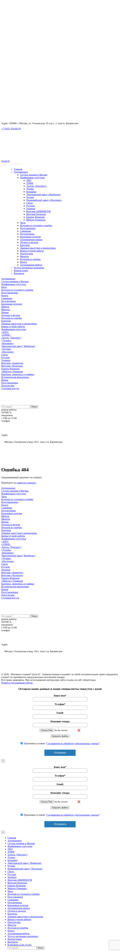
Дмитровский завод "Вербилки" (18, 346)
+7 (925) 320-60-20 (11, 128)
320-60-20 (11, 163)
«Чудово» (6, 349)
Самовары (25, 231)
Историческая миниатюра (15, 377)
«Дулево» (6, 340)
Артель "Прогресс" (11, 337)
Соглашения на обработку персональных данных (73, 743)
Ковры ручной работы (32, 250)
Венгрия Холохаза (36, 214)
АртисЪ (5, 161)
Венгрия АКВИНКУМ (38, 211)
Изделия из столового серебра (36, 225)
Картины (25, 245)
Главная (18, 169)
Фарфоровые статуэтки (32, 177)
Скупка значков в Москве (33, 174)
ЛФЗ (28, 180)
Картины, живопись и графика (17, 374)
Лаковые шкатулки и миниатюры (38, 248)
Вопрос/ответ (21, 270)
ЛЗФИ (29, 183)
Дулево (30, 189)
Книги (23, 262)
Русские (30, 205)
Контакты (19, 273)
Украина (30, 208)
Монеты (24, 256)
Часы (22, 222)
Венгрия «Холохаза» (12, 366)
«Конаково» (7, 343)
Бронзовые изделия (30, 236)
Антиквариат (21, 172)
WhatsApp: (17, 432)
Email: (11, 426)
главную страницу (26, 482)
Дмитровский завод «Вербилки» (43, 194)
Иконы (5, 312)
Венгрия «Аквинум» (12, 363)
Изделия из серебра (30, 259)
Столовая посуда (10, 388)
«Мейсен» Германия (12, 371)
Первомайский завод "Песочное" (25, 868)
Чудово (30, 197)
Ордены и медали (10, 315)
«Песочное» (7, 351)
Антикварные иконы (31, 239)
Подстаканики (27, 228)
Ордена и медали (29, 242)
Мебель (5, 306)
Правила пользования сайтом (17, 682)
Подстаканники (9, 292)
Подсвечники (27, 234)
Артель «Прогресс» (36, 186)
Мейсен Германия (35, 219)
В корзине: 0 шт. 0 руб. (20, 944)
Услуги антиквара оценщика (29, 267)
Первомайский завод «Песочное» (44, 200)
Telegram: (9, 429)
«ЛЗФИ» (6, 335)
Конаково (31, 191)
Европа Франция (35, 217)
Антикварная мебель (31, 265)
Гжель (29, 203)
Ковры (4, 380)
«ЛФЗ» (5, 332)
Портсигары (26, 253)
